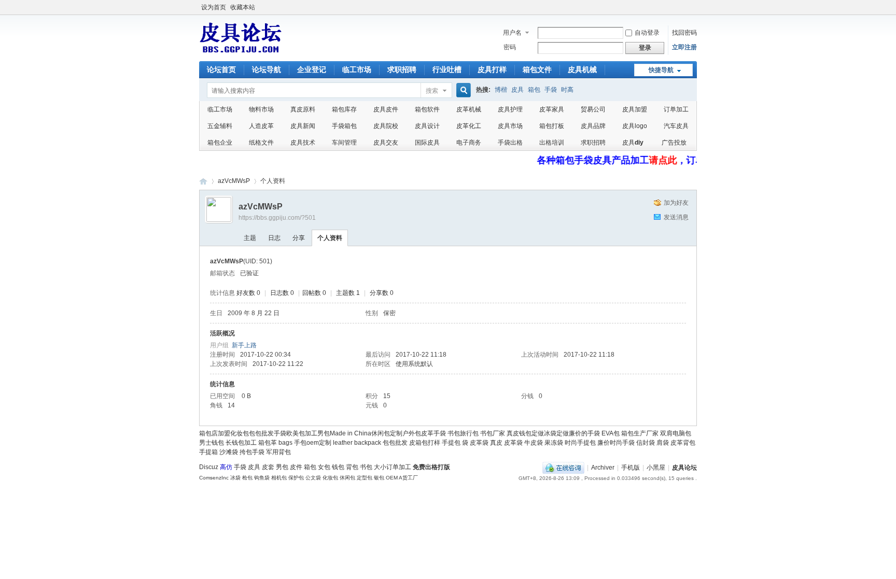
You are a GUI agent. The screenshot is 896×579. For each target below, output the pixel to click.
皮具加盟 (634, 109)
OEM (392, 478)
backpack (367, 442)
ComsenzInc (214, 478)
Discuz (208, 467)
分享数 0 (382, 292)
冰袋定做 (556, 433)
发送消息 (676, 217)
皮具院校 (385, 126)
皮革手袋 (433, 433)
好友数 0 (248, 292)
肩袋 (662, 442)
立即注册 (684, 47)
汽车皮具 (676, 126)
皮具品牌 (593, 126)
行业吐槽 (446, 69)
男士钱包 (211, 442)
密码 (509, 47)
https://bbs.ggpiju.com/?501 (277, 217)
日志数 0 (282, 292)
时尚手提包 (580, 442)
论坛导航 (266, 69)
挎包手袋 (252, 452)
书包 (453, 433)
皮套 (268, 467)
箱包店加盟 (214, 433)
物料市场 (261, 109)
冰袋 (235, 478)
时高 (567, 89)
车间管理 (344, 142)
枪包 (247, 478)
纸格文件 (261, 142)
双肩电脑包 (675, 433)
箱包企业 (219, 142)
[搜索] (462, 91)
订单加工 (676, 109)
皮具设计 (427, 126)
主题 (250, 238)
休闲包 (347, 478)
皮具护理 (510, 109)
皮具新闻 (302, 126)
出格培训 (551, 142)
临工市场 (356, 69)
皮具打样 (492, 69)
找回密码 (684, 32)
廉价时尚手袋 (616, 442)
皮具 (517, 89)
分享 (298, 238)
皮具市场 (510, 126)
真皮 (496, 442)
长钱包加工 (241, 442)
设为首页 (213, 7)
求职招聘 (401, 69)
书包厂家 (492, 433)
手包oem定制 (312, 442)
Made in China (350, 433)
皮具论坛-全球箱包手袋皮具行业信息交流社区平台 (203, 181)
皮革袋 (479, 442)
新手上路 (244, 345)
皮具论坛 (684, 467)
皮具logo (634, 126)
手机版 (630, 467)
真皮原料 (302, 109)
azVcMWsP (234, 181)
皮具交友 (385, 142)
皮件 (296, 467)
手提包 (451, 442)
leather (343, 442)
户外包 (411, 433)
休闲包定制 (386, 433)
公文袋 (313, 478)
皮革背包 (682, 442)
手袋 (550, 89)
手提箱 (208, 452)
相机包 (279, 478)
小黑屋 (656, 467)
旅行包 (469, 433)
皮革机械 (468, 109)
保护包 (296, 478)
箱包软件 (427, 109)
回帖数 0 (314, 292)
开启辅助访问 (694, 7)
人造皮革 (261, 126)
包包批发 (261, 433)
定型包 (364, 478)
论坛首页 (221, 69)
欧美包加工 (301, 433)
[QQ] (563, 467)
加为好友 (676, 202)
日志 (274, 238)
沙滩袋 (228, 452)
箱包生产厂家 (640, 433)
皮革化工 (468, 126)
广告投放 (674, 142)
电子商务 (468, 142)
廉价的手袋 (584, 433)
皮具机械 (582, 69)
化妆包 (239, 433)
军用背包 (278, 452)
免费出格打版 (431, 467)
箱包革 (267, 442)
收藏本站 (242, 7)
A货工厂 (408, 478)
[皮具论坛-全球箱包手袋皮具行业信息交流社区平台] (240, 52)
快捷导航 (661, 70)
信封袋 (645, 442)
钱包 (338, 467)
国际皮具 (427, 142)
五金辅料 (219, 126)
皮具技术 (302, 142)
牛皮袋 (533, 442)
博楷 (501, 89)
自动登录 (647, 32)
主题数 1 (348, 292)
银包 (379, 478)
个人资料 (329, 238)
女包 (324, 467)
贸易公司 (593, 109)
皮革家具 (551, 109)
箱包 (534, 89)
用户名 (512, 32)
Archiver (602, 467)
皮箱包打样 (424, 442)
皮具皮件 (385, 109)
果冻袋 (553, 442)
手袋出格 (510, 142)
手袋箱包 (344, 126)
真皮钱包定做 (525, 433)
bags (285, 442)
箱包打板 (551, 126)
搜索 (432, 90)
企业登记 (311, 69)
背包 (352, 467)
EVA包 (610, 433)
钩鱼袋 (262, 478)
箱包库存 (344, 109)
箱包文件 (537, 69)
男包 (323, 433)
